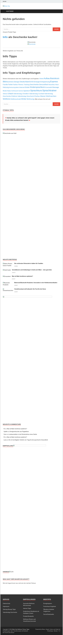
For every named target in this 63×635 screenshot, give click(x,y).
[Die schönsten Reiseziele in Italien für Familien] (8, 263)
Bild (4, 81)
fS (4, 428)
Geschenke (34, 84)
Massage (55, 87)
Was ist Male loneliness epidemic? (22, 276)
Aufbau (47, 78)
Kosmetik (48, 87)
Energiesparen (47, 603)
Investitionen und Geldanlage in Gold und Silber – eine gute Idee (32, 270)
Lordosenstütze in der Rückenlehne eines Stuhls (23, 434)
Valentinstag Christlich (21, 93)
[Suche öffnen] (58, 11)
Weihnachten (51, 96)
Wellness (7, 99)
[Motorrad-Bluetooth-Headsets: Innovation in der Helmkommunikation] (8, 282)
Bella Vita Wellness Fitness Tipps (20, 629)
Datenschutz (6, 603)
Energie (37, 82)
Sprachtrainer (49, 90)
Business (10, 82)
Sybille (6, 431)
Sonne (20, 91)
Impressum (6, 606)
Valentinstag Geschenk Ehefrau (28, 96)
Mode (5, 91)
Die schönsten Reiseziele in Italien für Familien (28, 263)
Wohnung (30, 99)
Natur (9, 91)
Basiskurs (54, 78)
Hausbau (51, 84)
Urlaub (10, 94)
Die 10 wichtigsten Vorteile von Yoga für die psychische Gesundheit (28, 440)
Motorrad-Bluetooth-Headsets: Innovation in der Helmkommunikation (35, 282)
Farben (15, 84)
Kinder (27, 87)
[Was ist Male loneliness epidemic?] (7, 276)
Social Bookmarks (48, 614)
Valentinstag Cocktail (36, 93)
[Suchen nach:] (31, 29)
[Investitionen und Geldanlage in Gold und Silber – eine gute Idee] (7, 270)
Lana (5, 440)
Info (5, 37)
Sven (5, 434)
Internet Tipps (27, 608)
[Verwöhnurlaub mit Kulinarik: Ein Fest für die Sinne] (8, 289)
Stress (5, 93)
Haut (57, 84)
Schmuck (14, 91)
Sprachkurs (36, 90)
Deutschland (25, 82)
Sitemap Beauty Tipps (9, 609)
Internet (22, 87)
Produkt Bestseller (28, 616)
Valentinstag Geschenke (10, 612)
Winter (23, 99)
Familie (5, 84)
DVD (32, 82)
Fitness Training (23, 84)
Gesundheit (43, 84)
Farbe (10, 84)
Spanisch (26, 91)
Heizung (6, 87)
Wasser (43, 96)
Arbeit (41, 78)
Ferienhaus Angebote (49, 606)
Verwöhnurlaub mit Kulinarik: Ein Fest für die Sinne (30, 289)
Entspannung (45, 82)
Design (16, 82)
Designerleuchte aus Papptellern (19, 431)
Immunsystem (14, 87)
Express (54, 81)
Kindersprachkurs (37, 87)
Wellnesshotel (16, 99)
